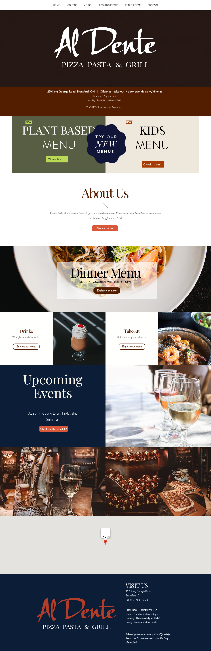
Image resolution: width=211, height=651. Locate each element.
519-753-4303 (139, 600)
